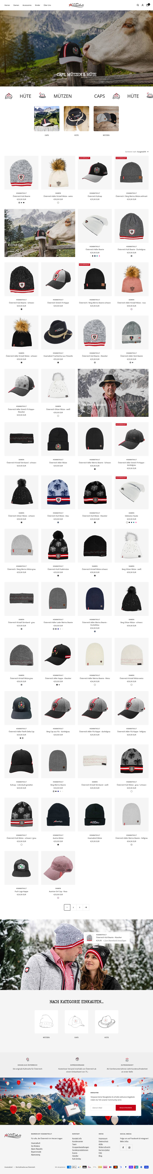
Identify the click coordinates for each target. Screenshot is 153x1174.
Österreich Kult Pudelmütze (58, 569)
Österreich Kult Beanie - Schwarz (21, 303)
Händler (75, 1156)
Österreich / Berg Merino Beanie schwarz (95, 303)
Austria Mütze (58, 838)
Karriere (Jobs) (104, 1150)
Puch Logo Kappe (21, 891)
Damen (16, 5)
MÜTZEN (106, 135)
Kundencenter (77, 1141)
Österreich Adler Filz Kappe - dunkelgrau (94, 731)
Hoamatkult (21, 193)
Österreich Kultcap (95, 196)
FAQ (100, 1153)
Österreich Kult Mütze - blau (58, 516)
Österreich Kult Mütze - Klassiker (94, 516)
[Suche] (138, 5)
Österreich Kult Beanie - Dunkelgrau (131, 249)
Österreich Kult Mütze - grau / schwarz (131, 785)
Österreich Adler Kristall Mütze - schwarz (21, 356)
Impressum (103, 1138)
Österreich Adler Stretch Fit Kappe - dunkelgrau (131, 463)
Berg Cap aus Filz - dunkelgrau (58, 731)
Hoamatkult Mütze (95, 838)
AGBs (101, 1144)
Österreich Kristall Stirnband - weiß (94, 785)
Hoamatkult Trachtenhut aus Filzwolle (58, 356)
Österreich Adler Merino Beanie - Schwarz (95, 462)
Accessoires (27, 5)
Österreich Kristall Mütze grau (21, 678)
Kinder (37, 5)
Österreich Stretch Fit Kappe (58, 303)
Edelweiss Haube (131, 516)
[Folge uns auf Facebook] (123, 1147)
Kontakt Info (77, 1138)
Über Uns (47, 5)
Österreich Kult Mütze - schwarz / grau (21, 838)
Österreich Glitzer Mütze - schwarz (21, 516)
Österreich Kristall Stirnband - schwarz (21, 462)
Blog (100, 1156)
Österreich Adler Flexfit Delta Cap (21, 731)
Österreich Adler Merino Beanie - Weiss (95, 678)
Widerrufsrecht (104, 1147)
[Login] (143, 5)
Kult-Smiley (76, 1159)
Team (74, 1144)
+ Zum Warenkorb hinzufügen (114, 940)
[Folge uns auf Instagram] (129, 1147)
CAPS (47, 135)
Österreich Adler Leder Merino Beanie (58, 622)
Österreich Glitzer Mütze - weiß (58, 409)
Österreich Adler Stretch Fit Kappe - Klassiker (21, 410)
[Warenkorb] (147, 5)
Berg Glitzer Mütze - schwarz (131, 622)
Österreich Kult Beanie (21, 196)
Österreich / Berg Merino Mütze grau (21, 569)
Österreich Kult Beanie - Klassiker (95, 356)
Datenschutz (103, 1141)
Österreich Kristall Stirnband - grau (21, 622)
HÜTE (76, 135)
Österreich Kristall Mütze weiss (131, 678)
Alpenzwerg (35, 1154)
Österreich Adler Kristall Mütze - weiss (58, 196)
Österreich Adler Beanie (95, 249)
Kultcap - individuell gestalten (21, 785)
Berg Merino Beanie (58, 785)
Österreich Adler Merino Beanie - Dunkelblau (94, 623)
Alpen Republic (37, 1149)
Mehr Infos (124, 1141)
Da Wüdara (35, 1146)
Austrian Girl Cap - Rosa (58, 891)
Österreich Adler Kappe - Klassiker (58, 678)
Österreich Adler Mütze (58, 462)
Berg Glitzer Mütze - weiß (131, 569)
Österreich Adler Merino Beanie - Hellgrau (131, 838)
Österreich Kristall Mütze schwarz (95, 569)
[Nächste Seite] (86, 907)
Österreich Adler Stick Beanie (131, 356)
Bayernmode (36, 1152)
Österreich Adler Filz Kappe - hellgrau (131, 731)
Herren (7, 5)
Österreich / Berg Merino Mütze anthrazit (131, 196)
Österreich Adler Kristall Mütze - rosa (131, 303)
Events (74, 1153)
